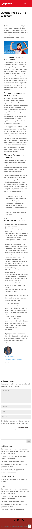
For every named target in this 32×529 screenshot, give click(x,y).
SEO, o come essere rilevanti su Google (12, 461)
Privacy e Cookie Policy (25, 526)
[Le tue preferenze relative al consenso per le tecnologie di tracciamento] (29, 526)
